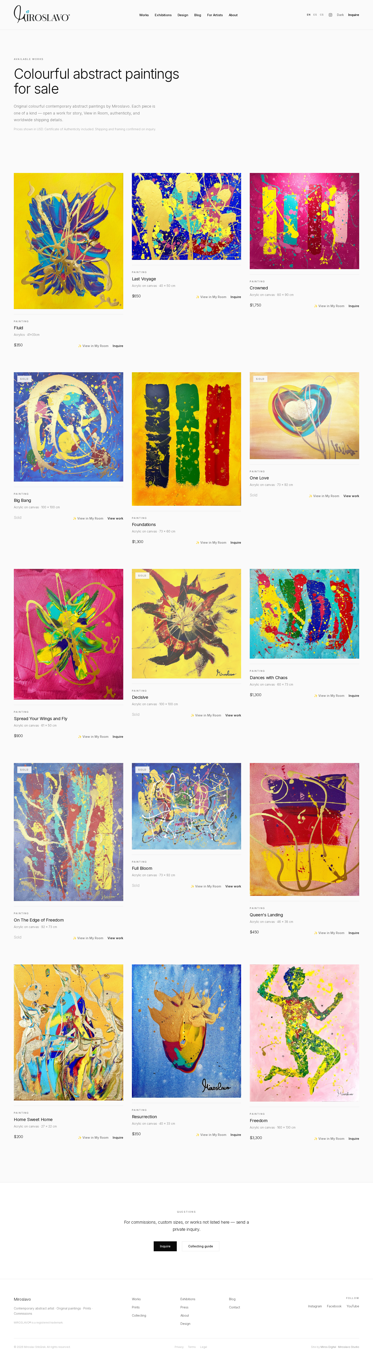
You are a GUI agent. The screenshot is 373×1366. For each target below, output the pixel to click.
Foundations (144, 524)
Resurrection (144, 1116)
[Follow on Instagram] (330, 15)
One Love (259, 477)
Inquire (353, 15)
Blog (197, 15)
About (233, 15)
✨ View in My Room (93, 346)
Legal (203, 1347)
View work (115, 518)
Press (184, 1307)
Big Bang (22, 500)
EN (309, 14)
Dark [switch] (340, 15)
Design (183, 15)
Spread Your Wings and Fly (40, 718)
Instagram (315, 1306)
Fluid (18, 327)
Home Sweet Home (33, 1119)
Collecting (139, 1315)
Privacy (179, 1347)
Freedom (258, 1120)
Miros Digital (328, 1347)
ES (315, 14)
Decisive (140, 697)
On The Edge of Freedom (39, 920)
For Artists (215, 15)
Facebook (334, 1306)
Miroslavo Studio (348, 1347)
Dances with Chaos (268, 677)
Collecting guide (200, 1246)
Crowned (259, 287)
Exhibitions (163, 15)
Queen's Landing (266, 914)
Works (144, 15)
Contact (234, 1307)
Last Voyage (144, 278)
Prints (136, 1307)
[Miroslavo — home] (42, 14)
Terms (192, 1347)
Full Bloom (142, 868)
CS (322, 14)
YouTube (353, 1306)
